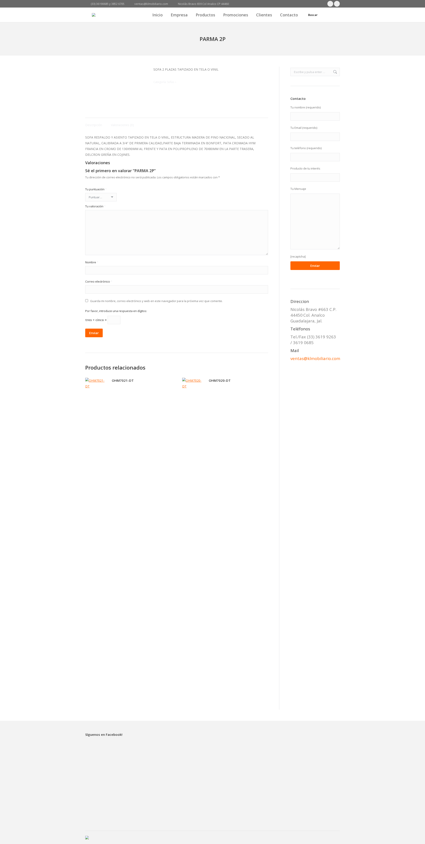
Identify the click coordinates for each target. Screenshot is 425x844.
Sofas (170, 82)
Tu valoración (95, 206)
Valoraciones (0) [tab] (122, 125)
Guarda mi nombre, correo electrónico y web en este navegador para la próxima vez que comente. (156, 301)
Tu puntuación (96, 189)
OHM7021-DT (123, 380)
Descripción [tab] (93, 125)
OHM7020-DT (220, 380)
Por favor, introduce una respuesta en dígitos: (116, 311)
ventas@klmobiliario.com (315, 358)
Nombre (91, 262)
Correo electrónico (98, 281)
